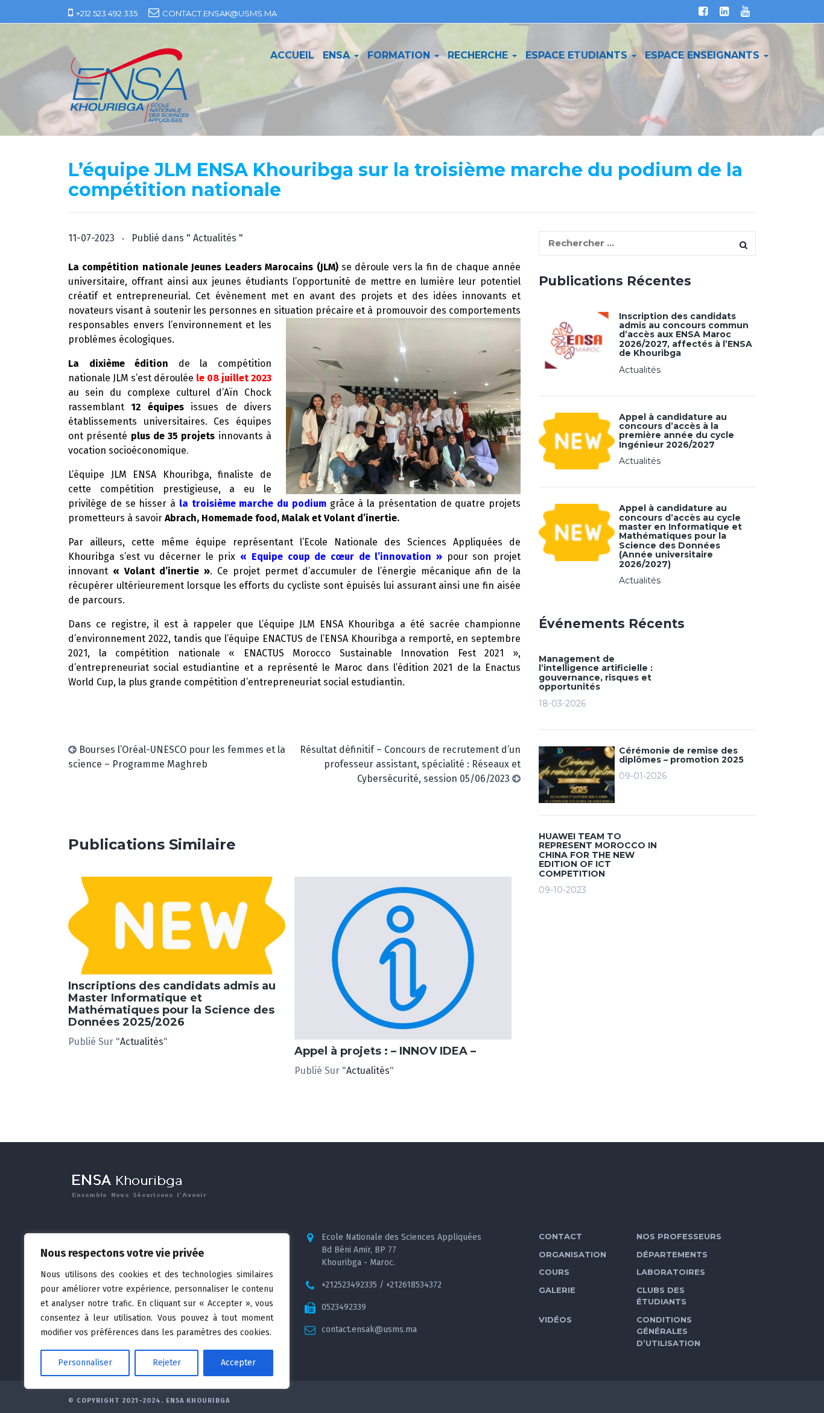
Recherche (479, 55)
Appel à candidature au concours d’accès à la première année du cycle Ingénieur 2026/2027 (676, 430)
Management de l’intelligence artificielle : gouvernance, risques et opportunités (596, 672)
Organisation (572, 1254)
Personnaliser (85, 1362)
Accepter (238, 1362)
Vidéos (555, 1319)
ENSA (338, 55)
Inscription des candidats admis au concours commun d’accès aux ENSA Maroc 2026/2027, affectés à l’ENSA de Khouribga (685, 335)
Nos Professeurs (678, 1236)
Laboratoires (670, 1272)
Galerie (557, 1290)
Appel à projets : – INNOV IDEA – (385, 1051)
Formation (400, 55)
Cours (554, 1272)
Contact (560, 1236)
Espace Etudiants (577, 55)
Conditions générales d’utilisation (668, 1331)
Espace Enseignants (703, 55)
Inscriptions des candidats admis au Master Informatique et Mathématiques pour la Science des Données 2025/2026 (172, 1003)
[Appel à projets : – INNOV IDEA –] (403, 958)
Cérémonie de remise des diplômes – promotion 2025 (681, 755)
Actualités (214, 238)
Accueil (292, 55)
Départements (672, 1254)
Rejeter (167, 1362)
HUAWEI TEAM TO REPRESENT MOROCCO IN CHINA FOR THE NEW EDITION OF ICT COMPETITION (598, 855)
